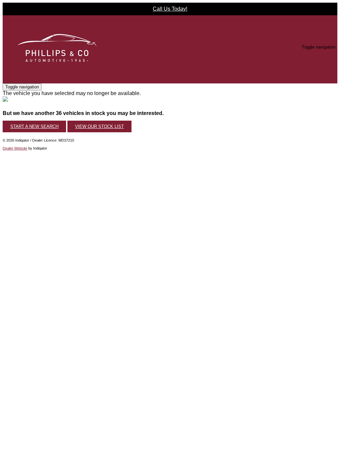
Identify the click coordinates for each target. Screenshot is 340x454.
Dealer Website (15, 148)
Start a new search (34, 126)
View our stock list (99, 126)
